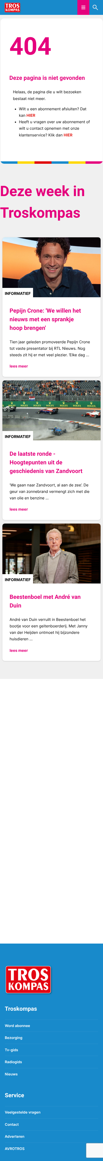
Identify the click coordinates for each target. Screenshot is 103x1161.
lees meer (19, 366)
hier (31, 115)
